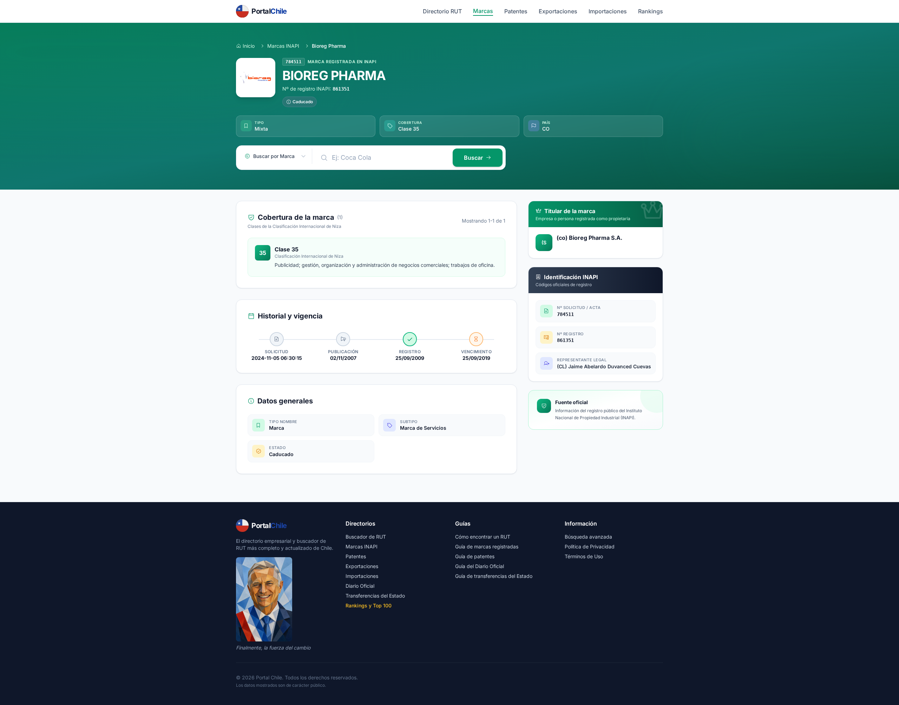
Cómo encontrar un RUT (482, 537)
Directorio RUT (442, 11)
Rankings (650, 11)
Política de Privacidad (590, 546)
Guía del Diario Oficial (479, 566)
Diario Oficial (360, 586)
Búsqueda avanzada (588, 537)
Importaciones (608, 11)
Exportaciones (558, 11)
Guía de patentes (474, 556)
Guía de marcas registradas (486, 546)
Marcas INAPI (283, 46)
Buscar (473, 157)
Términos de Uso (584, 556)
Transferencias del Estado (375, 596)
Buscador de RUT (366, 537)
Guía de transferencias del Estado (493, 576)
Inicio (249, 46)
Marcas (483, 10)
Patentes (515, 11)
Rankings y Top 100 (369, 605)
